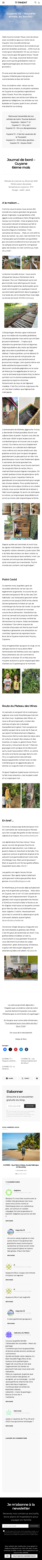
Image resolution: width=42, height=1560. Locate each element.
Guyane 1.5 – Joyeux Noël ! (21, 143)
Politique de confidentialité (24, 1556)
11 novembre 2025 (21, 1170)
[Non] (39, 1552)
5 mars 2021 (10, 21)
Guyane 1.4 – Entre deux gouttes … (21, 140)
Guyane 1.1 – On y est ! (21, 125)
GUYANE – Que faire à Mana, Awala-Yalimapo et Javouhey (21, 1166)
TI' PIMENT (21, 2)
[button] (39, 3)
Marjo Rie (19, 1230)
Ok (7, 1556)
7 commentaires (21, 21)
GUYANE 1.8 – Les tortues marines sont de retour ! (29, 1061)
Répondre (9, 1221)
